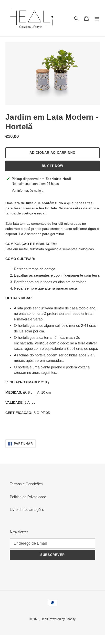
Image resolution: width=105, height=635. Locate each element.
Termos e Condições (26, 484)
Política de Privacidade (28, 497)
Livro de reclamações (27, 509)
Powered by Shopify (62, 619)
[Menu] (97, 18)
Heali (44, 619)
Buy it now (52, 166)
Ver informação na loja (27, 190)
